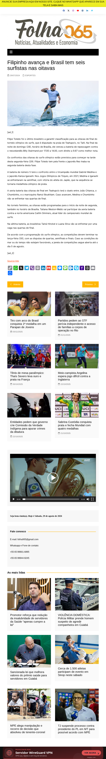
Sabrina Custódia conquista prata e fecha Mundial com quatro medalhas (75, 425)
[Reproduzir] (13, 499)
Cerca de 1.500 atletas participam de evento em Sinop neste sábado (73, 672)
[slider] (51, 499)
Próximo (89, 284)
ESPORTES (30, 75)
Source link (13, 261)
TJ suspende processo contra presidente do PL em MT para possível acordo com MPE (76, 729)
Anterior (16, 284)
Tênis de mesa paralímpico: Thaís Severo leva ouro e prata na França (27, 376)
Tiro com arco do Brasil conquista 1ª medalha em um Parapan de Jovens (28, 324)
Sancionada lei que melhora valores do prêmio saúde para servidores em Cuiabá (28, 675)
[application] (53, 478)
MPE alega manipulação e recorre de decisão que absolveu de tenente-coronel (27, 729)
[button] (53, 477)
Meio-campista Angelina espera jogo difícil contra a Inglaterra (74, 376)
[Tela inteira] (92, 499)
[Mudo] (88, 499)
